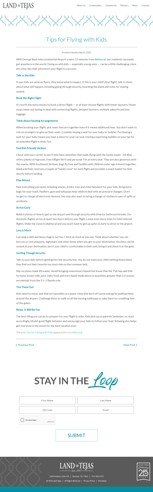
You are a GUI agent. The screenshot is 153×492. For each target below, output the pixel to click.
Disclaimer (102, 481)
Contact (145, 5)
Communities (95, 5)
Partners (124, 5)
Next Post (129, 344)
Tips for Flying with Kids (39, 332)
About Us (81, 5)
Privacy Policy (89, 481)
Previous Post (26, 344)
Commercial (110, 5)
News (135, 5)
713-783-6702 (97, 476)
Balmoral (100, 59)
